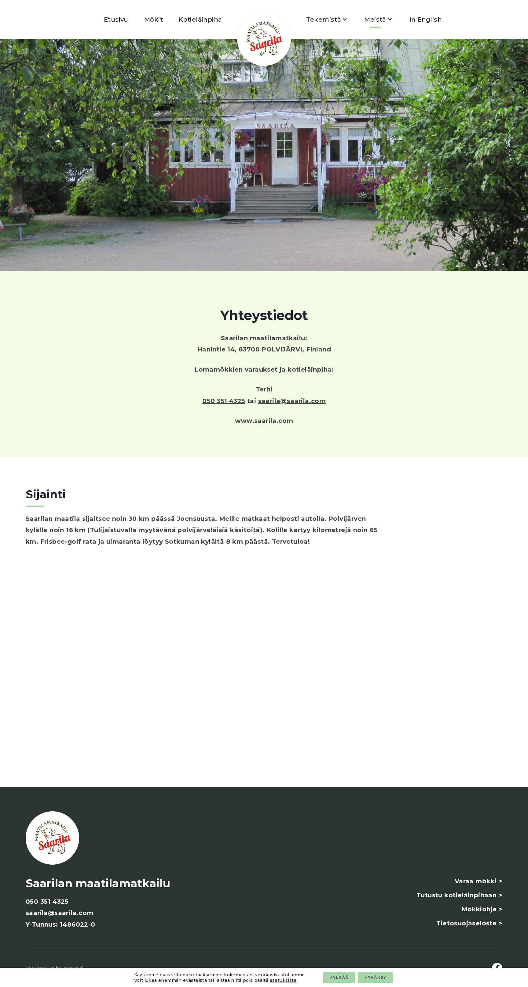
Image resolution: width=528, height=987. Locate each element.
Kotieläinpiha (200, 19)
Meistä (375, 19)
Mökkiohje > (481, 909)
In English (425, 19)
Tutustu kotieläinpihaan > (459, 895)
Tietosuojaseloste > (469, 923)
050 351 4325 (223, 401)
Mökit (153, 19)
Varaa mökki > (478, 881)
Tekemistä (323, 19)
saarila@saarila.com (292, 401)
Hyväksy (375, 977)
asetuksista (283, 980)
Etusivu (116, 19)
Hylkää (339, 977)
